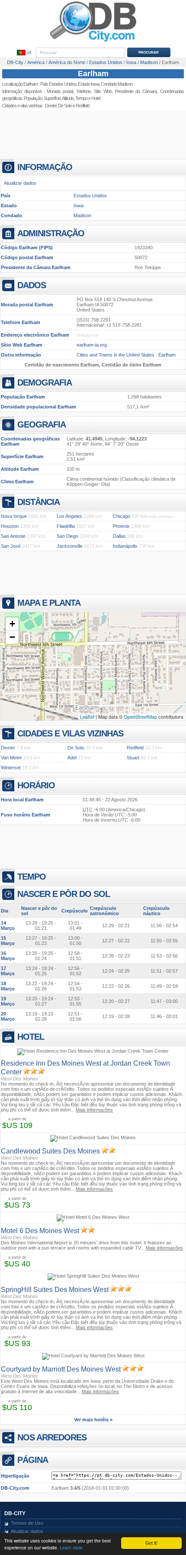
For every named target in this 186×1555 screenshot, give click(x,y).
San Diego (67, 536)
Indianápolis (125, 546)
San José (11, 546)
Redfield (82, 105)
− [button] (12, 637)
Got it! (151, 1542)
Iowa (78, 205)
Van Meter (11, 757)
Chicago (121, 516)
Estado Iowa (88, 84)
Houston (10, 526)
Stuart (133, 757)
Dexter (50, 105)
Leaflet (87, 716)
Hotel (95, 98)
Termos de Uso (27, 1523)
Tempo (81, 98)
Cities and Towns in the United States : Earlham (126, 354)
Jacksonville (70, 546)
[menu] (24, 53)
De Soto (65, 105)
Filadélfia (66, 526)
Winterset (11, 767)
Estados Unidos (90, 195)
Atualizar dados (20, 183)
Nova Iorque (14, 516)
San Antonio (13, 536)
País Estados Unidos (58, 84)
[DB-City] (93, 41)
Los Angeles (69, 516)
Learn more (71, 1547)
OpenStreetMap (140, 716)
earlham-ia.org (92, 344)
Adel (72, 757)
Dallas (119, 536)
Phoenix (121, 526)
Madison (82, 215)
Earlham (93, 73)
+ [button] (12, 623)
